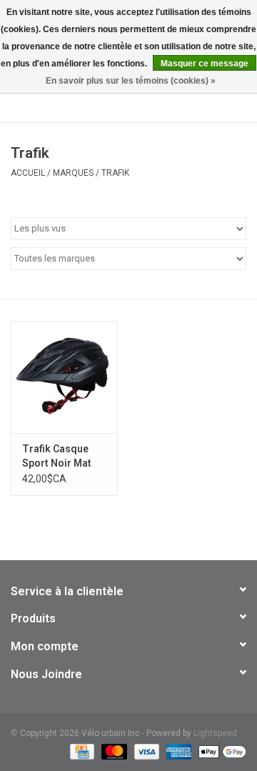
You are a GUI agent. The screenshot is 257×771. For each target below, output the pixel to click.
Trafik (115, 173)
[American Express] (177, 751)
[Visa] (145, 751)
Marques (73, 173)
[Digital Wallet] (219, 751)
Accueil (28, 173)
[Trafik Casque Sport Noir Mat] (64, 377)
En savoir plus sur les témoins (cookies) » (131, 81)
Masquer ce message (204, 64)
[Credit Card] (80, 751)
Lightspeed (215, 733)
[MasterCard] (112, 751)
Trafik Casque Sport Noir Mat (56, 456)
